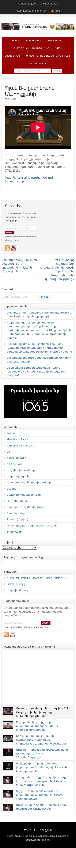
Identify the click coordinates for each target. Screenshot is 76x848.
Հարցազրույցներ (19, 476)
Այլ (8, 451)
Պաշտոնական (17, 501)
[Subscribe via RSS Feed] (7, 247)
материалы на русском (20, 445)
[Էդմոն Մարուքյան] (38, 29)
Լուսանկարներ (50, 3)
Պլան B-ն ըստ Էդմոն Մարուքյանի (29, 91)
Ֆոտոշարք (14, 531)
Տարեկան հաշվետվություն (25, 507)
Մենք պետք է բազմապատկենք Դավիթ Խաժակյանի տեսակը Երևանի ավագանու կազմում (36, 371)
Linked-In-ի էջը (16, 584)
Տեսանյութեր (13, 56)
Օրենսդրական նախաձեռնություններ (48, 56)
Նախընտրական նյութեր (24, 494)
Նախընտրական (55, 40)
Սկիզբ (16, 40)
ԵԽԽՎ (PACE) (15, 464)
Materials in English (18, 439)
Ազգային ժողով (17, 590)
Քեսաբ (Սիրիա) (17, 519)
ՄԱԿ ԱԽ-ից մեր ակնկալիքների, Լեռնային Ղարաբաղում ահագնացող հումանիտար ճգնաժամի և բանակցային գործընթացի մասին (39, 348)
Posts (57, 11)
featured (22, 177)
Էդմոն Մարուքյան (38, 830)
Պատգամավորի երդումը (31, 11)
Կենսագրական (26, 3)
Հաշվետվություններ (21, 470)
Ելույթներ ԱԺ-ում (40, 177)
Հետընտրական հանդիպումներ (31, 48)
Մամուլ (58, 48)
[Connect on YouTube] (13, 247)
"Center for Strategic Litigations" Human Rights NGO (36, 578)
